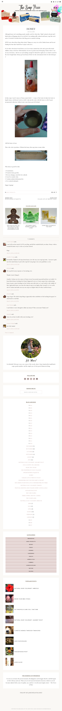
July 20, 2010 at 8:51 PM (13, 319)
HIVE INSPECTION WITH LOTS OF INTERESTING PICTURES (31, 483)
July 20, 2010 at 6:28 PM (13, 310)
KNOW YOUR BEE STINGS (22, 599)
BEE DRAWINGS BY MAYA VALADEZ (31, 470)
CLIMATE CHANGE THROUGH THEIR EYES (27, 630)
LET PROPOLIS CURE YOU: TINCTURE (26, 609)
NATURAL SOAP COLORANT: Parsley (31, 485)
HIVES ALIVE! (18, 662)
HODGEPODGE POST (31, 490)
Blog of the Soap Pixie (27, 708)
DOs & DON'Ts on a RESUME (31, 465)
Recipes (31, 571)
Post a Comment (9, 332)
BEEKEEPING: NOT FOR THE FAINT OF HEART (31, 480)
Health (31, 556)
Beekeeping (31, 538)
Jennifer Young (11, 257)
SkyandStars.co (46, 708)
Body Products (31, 541)
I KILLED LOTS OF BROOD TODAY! (31, 477)
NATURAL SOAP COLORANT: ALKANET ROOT (31, 462)
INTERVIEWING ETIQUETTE (31, 472)
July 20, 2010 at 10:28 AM (13, 253)
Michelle (9, 268)
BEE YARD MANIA (31, 493)
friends (31, 550)
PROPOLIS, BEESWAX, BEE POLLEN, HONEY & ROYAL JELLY (31, 488)
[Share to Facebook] (52, 192)
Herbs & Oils (31, 559)
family (31, 547)
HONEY (31, 475)
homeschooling (31, 565)
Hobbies (31, 562)
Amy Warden (10, 305)
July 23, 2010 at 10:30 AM (13, 328)
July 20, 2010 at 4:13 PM (13, 301)
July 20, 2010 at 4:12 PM (13, 290)
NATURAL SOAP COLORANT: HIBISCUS (31, 500)
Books (31, 544)
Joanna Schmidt (11, 323)
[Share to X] (54, 192)
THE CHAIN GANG (31, 498)
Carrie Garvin (10, 241)
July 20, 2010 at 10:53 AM (13, 264)
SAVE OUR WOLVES (20, 641)
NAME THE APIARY (31, 467)
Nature (31, 568)
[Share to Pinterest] (56, 192)
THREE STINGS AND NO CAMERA (31, 495)
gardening (31, 553)
